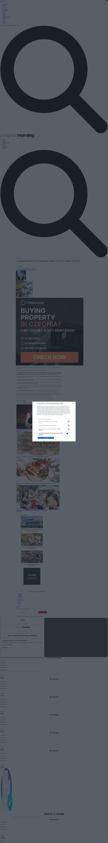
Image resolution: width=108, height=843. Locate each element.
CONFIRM (46, 437)
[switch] (67, 421)
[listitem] (54, 419)
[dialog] (54, 421)
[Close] (73, 404)
